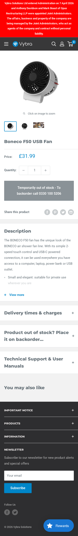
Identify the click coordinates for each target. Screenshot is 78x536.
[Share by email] (71, 212)
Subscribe (17, 488)
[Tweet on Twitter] (63, 212)
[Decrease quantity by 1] (23, 170)
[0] (70, 43)
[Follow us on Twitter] (15, 512)
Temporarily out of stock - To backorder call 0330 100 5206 (39, 191)
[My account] (62, 44)
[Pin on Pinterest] (55, 212)
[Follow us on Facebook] (7, 512)
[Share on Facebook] (47, 212)
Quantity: (10, 170)
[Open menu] (6, 44)
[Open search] (54, 44)
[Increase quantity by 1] (45, 170)
